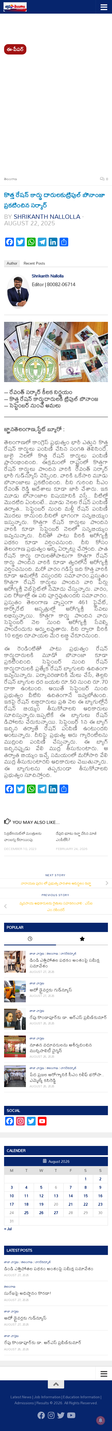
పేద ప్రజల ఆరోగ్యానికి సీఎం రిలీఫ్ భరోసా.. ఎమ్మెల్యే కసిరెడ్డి (67, 1077)
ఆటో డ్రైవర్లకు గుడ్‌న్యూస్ (51, 989)
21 (71, 1204)
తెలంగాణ (10, 178)
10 (12, 1196)
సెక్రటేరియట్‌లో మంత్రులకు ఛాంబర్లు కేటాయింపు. (23, 836)
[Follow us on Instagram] (51, 1415)
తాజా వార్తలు (37, 954)
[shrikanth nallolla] (18, 305)
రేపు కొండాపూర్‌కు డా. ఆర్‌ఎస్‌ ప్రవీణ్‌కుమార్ (68, 1017)
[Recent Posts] (30, 939)
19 (41, 1204)
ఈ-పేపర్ (15, 49)
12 (41, 1196)
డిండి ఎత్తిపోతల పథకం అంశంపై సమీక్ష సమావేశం (64, 962)
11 (26, 1196)
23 (100, 1204)
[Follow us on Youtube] (70, 1415)
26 (41, 1213)
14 (71, 1196)
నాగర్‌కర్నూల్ (68, 954)
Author (12, 263)
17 (12, 1204)
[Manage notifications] (100, 1420)
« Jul (8, 1229)
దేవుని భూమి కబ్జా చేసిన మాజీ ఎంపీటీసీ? (76, 836)
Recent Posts (34, 263)
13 (56, 1196)
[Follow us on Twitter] (61, 1415)
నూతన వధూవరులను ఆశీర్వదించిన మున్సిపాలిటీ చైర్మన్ (61, 1047)
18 (26, 1204)
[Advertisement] (56, 113)
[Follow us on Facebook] (41, 1415)
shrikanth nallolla (47, 216)
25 (26, 1213)
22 (85, 1204)
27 (56, 1213)
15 (85, 1196)
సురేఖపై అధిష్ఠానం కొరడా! (27, 1292)
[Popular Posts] (82, 939)
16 (100, 1196)
